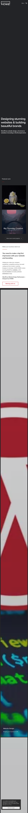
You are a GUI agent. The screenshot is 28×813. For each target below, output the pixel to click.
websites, (15, 270)
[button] (14, 238)
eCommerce (5, 273)
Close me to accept (11, 807)
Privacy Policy (9, 804)
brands (9, 271)
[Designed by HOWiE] (5, 3)
